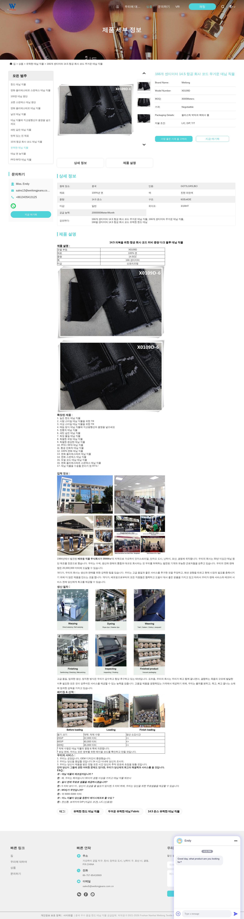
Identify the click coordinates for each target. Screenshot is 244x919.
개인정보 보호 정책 (51, 915)
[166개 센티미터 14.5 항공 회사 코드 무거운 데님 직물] (95, 109)
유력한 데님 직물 (35, 63)
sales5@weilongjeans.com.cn (98, 886)
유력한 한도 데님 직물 (86, 811)
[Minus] (236, 841)
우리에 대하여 (133, 6)
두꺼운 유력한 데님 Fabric (123, 811)
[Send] (235, 913)
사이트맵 (68, 915)
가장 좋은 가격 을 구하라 (174, 139)
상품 (149, 6)
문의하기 (164, 6)
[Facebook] (85, 895)
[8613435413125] (92, 895)
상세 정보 (80, 163)
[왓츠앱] (13, 206)
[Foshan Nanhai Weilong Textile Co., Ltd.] (12, 6)
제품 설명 (129, 163)
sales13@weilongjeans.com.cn (34, 190)
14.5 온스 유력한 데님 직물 (164, 811)
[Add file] (178, 913)
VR (177, 6)
